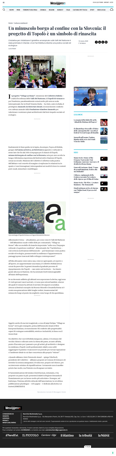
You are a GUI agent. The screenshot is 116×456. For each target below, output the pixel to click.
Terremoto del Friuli (30, 10)
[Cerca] (4, 9)
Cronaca (43, 10)
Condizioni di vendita (8, 415)
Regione (51, 10)
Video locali (101, 10)
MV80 (18, 10)
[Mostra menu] (4, 2)
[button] (91, 96)
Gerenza (6, 418)
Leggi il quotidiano (98, 2)
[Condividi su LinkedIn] (99, 42)
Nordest (60, 10)
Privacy (6, 420)
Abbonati (106, 2)
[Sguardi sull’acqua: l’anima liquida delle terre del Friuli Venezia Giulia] (104, 140)
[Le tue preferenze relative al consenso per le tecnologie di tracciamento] (113, 453)
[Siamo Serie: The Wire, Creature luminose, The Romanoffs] (104, 184)
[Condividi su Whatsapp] (106, 42)
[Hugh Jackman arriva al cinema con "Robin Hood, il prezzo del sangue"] (104, 189)
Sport (92, 10)
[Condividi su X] (102, 42)
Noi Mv (12, 10)
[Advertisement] (58, 16)
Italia (68, 10)
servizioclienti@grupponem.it (56, 430)
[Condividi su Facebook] (96, 42)
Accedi (111, 2)
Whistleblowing (9, 423)
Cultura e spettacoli (80, 10)
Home (10, 23)
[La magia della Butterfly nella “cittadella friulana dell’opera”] (104, 122)
